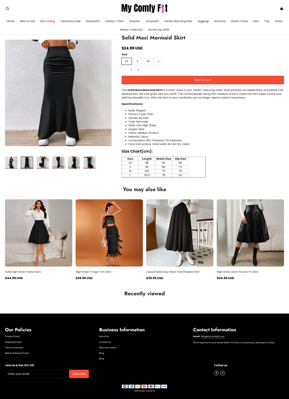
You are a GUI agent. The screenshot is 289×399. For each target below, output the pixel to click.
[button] (7, 8)
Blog (101, 353)
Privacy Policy (12, 336)
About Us (104, 336)
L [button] (158, 61)
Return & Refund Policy (17, 353)
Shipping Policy (13, 342)
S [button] (137, 61)
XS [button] (126, 61)
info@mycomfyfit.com (213, 336)
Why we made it (108, 347)
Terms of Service (14, 347)
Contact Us (105, 342)
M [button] (148, 61)
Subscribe (78, 374)
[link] (220, 21)
